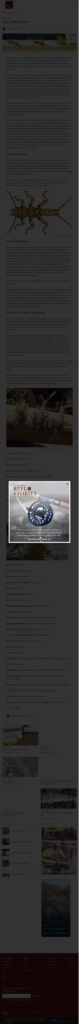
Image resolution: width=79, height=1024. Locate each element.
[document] (39, 512)
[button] (67, 484)
